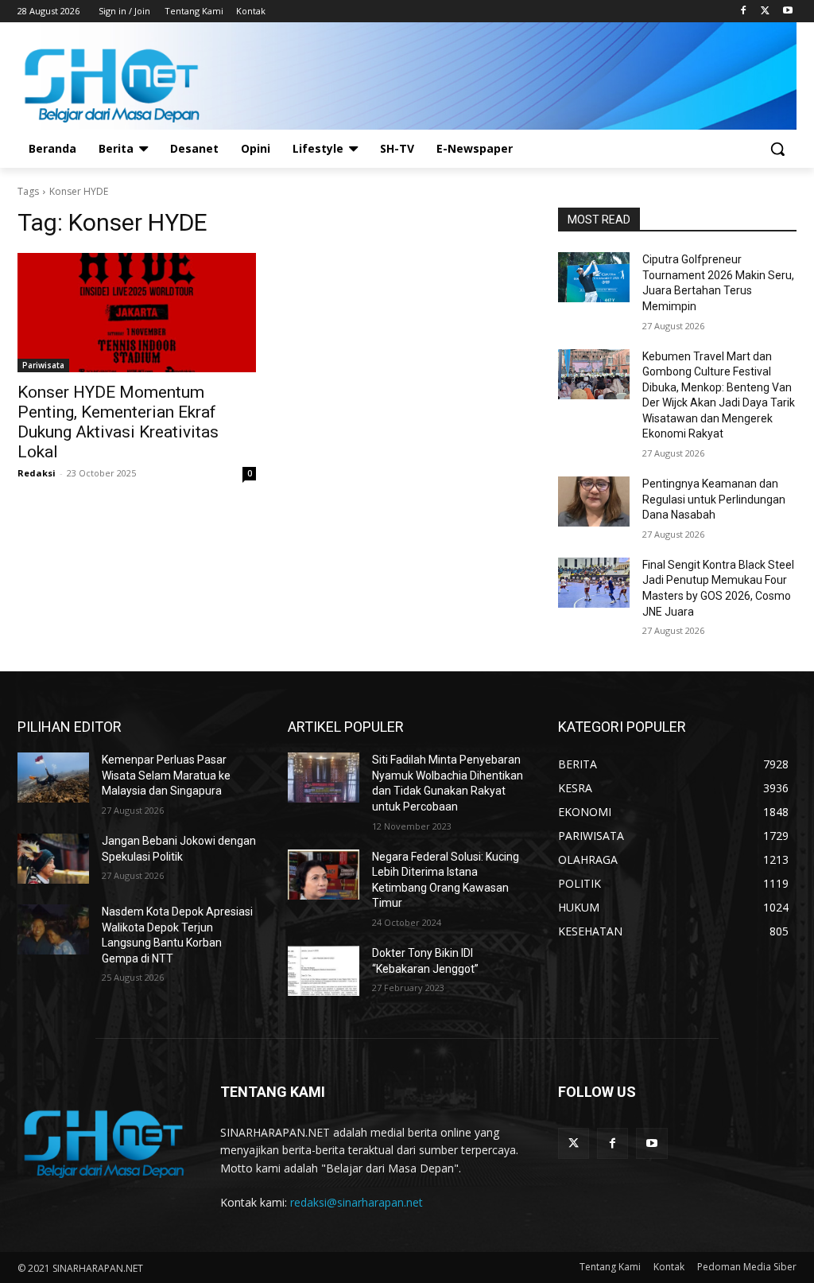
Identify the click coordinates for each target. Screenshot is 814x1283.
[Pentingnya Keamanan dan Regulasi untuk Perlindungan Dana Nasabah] (594, 501)
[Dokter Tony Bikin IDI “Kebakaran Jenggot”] (323, 971)
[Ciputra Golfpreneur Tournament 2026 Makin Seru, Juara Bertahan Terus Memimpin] (594, 277)
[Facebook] (744, 11)
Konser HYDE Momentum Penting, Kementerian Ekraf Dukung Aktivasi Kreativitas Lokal (118, 422)
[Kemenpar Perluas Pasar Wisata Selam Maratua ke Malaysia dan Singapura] (53, 777)
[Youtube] (787, 11)
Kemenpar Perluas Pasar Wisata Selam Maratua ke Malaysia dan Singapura (166, 775)
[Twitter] (765, 11)
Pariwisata (43, 365)
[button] (777, 149)
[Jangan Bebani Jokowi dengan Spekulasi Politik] (53, 859)
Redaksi (36, 473)
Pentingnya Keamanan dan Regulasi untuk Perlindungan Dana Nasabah (713, 499)
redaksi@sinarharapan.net (356, 1202)
